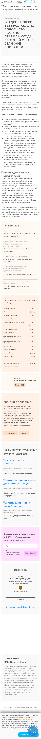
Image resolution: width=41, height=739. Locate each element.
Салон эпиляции (7, 281)
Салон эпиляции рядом (19, 281)
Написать (20, 600)
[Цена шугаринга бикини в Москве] (37, 308)
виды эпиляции (7, 468)
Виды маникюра (7, 231)
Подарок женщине (8, 241)
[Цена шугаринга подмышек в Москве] (37, 315)
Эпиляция (16, 18)
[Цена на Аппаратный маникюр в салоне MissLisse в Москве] (37, 366)
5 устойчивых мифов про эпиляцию (18, 473)
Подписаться (30, 553)
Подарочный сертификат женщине (12, 244)
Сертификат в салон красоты (11, 246)
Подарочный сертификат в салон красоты (14, 242)
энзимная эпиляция (27, 468)
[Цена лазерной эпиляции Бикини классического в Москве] (37, 336)
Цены (24, 433)
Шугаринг (17, 256)
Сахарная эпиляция (8, 256)
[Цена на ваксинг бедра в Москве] (37, 356)
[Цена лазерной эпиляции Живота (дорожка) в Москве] (37, 341)
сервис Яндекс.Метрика (25, 719)
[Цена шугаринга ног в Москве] (37, 311)
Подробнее (19, 385)
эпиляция (6, 470)
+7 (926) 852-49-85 (20, 584)
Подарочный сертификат (20, 241)
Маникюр (15, 231)
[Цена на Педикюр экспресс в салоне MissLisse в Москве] (37, 359)
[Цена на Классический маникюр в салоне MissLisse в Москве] (37, 363)
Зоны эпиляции (8, 18)
